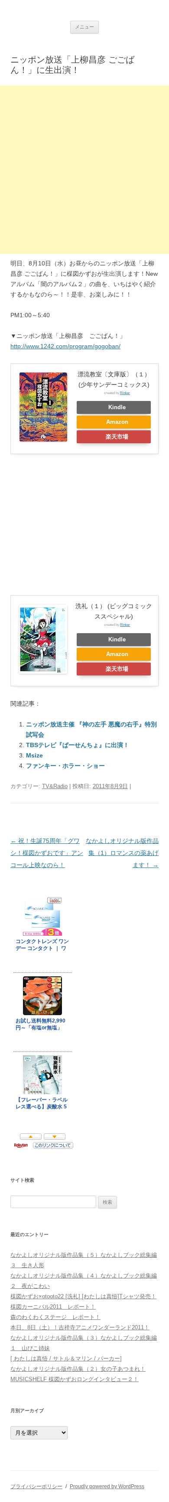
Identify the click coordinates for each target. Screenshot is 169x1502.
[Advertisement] (84, 169)
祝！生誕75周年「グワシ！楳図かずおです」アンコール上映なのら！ (46, 852)
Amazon (117, 422)
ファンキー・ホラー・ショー (65, 765)
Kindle (117, 407)
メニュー (84, 26)
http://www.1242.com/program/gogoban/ (65, 346)
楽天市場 (117, 437)
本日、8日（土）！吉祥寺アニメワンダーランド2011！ (80, 1327)
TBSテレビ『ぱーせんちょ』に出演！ (77, 745)
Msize (34, 755)
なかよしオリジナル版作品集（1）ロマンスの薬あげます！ (122, 852)
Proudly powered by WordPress (107, 1486)
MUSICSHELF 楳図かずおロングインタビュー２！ (74, 1379)
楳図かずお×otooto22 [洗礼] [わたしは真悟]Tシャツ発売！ (83, 1296)
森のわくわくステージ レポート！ (55, 1317)
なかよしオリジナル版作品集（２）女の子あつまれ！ (78, 1369)
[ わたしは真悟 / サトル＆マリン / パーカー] (66, 1358)
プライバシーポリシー (36, 1486)
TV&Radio (55, 786)
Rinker (125, 393)
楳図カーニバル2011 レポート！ (53, 1306)
